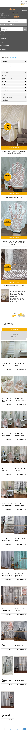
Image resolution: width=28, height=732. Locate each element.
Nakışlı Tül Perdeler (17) (6, 70)
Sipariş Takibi (23, 1)
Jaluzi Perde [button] (5, 91)
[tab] (14, 61)
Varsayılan (15, 329)
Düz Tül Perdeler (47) (6, 68)
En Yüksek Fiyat (14, 334)
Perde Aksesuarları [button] (7, 97)
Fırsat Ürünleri (5, 100)
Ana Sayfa (4, 57)
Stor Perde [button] (4, 85)
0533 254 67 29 (24, 6)
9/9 (13, 339)
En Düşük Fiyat (14, 332)
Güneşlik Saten (6, 76)
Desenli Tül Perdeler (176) (7, 66)
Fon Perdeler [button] (5, 73)
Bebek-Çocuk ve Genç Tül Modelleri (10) (10, 64)
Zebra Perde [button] (5, 88)
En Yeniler (14, 337)
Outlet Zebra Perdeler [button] (7, 82)
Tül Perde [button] (4, 61)
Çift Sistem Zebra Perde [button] (8, 79)
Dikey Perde (5, 94)
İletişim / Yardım (24, 3)
